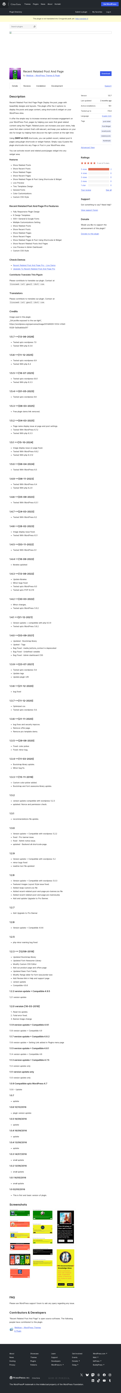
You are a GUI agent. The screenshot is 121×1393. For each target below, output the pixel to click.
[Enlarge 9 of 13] (50, 1240)
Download (106, 74)
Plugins (33, 1361)
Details (15, 86)
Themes (33, 1357)
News (11, 1357)
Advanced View (88, 147)
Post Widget (106, 126)
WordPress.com (100, 1354)
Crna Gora (36, 1378)
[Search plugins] (34, 26)
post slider (107, 121)
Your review (86, 190)
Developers (55, 1361)
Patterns (33, 1365)
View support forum (89, 210)
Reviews (27, 86)
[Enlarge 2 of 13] (27, 1223)
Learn (53, 1354)
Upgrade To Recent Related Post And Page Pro (34, 269)
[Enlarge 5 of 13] (27, 1257)
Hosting (12, 1361)
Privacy (12, 1365)
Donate (76, 1361)
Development (57, 86)
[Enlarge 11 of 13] (50, 1261)
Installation (41, 86)
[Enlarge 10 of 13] (50, 1250)
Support (108, 86)
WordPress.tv (57, 1365)
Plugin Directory (15, 12)
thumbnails (107, 141)
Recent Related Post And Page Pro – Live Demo (34, 265)
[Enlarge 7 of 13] (50, 1212)
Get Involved (77, 1354)
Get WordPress (109, 4)
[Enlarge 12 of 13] (72, 1212)
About (11, 1354)
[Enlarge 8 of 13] (50, 1226)
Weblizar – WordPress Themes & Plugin (43, 75)
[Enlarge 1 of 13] (27, 1212)
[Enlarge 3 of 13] (27, 1234)
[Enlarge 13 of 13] (72, 1250)
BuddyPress (98, 1365)
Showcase (34, 1354)
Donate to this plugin (90, 234)
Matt (96, 1357)
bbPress (97, 1361)
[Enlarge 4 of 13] (27, 1245)
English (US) (107, 116)
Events (74, 1357)
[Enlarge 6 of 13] (27, 1270)
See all (109, 190)
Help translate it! (81, 19)
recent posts (106, 131)
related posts (106, 136)
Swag (75, 1365)
